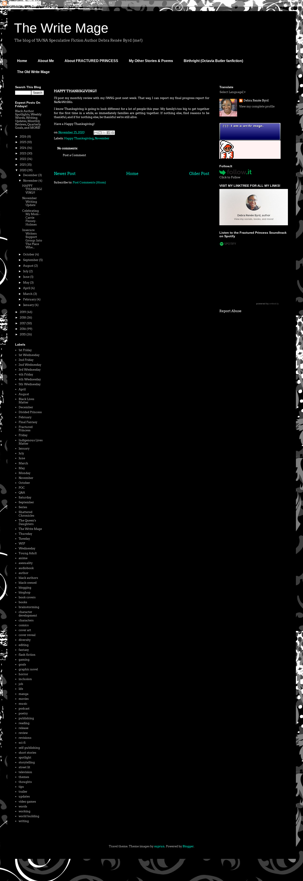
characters (26, 620)
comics (24, 625)
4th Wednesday (30, 379)
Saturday (25, 497)
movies (24, 698)
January (29, 305)
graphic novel (28, 669)
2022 (23, 159)
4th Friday (26, 374)
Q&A (22, 492)
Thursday (25, 533)
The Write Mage (61, 28)
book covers (27, 597)
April (27, 288)
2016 (23, 329)
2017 (23, 323)
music (23, 703)
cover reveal (27, 635)
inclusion (25, 679)
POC (22, 487)
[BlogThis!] (100, 132)
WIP (22, 543)
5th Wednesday (30, 384)
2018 (23, 317)
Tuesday (24, 538)
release (23, 728)
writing (24, 821)
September (31, 260)
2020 (23, 170)
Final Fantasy (28, 422)
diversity (25, 640)
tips (21, 786)
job (21, 684)
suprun (159, 846)
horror (23, 674)
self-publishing (29, 747)
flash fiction (27, 654)
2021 (23, 164)
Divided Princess (30, 412)
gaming (24, 659)
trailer (23, 791)
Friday (23, 435)
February (30, 299)
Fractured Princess (26, 428)
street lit (24, 767)
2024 (23, 148)
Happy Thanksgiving (79, 138)
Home (22, 61)
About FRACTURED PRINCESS (91, 61)
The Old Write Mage (33, 72)
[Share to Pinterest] (112, 132)
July (26, 271)
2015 (23, 334)
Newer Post (65, 173)
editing (24, 645)
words (23, 806)
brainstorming (29, 607)
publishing (26, 718)
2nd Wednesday (30, 364)
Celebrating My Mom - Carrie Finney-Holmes (31, 217)
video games (27, 801)
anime (23, 558)
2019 (23, 312)
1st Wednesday (29, 355)
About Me (46, 61)
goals (22, 664)
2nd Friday (26, 360)
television (25, 772)
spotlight (25, 757)
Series (23, 507)
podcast (24, 708)
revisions (25, 737)
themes (24, 777)
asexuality (26, 563)
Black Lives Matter (26, 400)
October (29, 254)
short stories (27, 752)
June (26, 276)
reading (24, 723)
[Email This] (96, 132)
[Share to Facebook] (108, 132)
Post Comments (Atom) (89, 182)
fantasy (24, 650)
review (23, 733)
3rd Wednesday (30, 369)
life (21, 688)
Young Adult (28, 553)
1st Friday (25, 350)
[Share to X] (104, 132)
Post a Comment (74, 155)
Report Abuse (230, 311)
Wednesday (27, 548)
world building (29, 816)
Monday (24, 473)
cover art (25, 630)
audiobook (26, 568)
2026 (23, 136)
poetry (23, 713)
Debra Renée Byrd (256, 100)
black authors (28, 578)
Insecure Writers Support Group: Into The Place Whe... (32, 238)
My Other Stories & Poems (151, 61)
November (102, 138)
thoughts (25, 782)
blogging (25, 587)
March (28, 294)
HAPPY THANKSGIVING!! (32, 189)
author (23, 573)
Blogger (188, 846)
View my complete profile (257, 106)
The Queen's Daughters (27, 522)
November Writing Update (29, 201)
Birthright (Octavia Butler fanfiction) (213, 61)
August (28, 265)
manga (23, 694)
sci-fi (22, 742)
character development (28, 613)
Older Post (199, 173)
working (24, 811)
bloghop (24, 592)
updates (24, 796)
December (30, 175)
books (23, 602)
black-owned (28, 582)
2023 (23, 153)
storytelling (27, 762)
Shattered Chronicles (26, 513)
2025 (23, 142)
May (26, 282)
